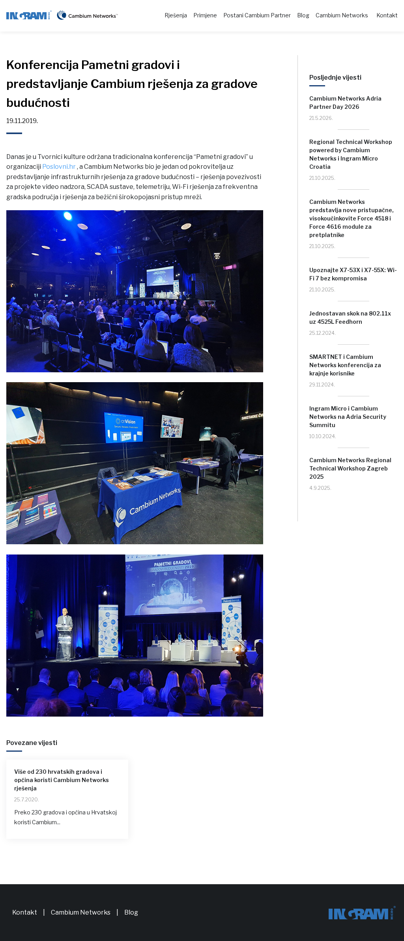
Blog (303, 15)
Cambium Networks (342, 15)
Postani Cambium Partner (257, 15)
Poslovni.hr (59, 166)
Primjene (205, 15)
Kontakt (387, 15)
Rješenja (176, 15)
